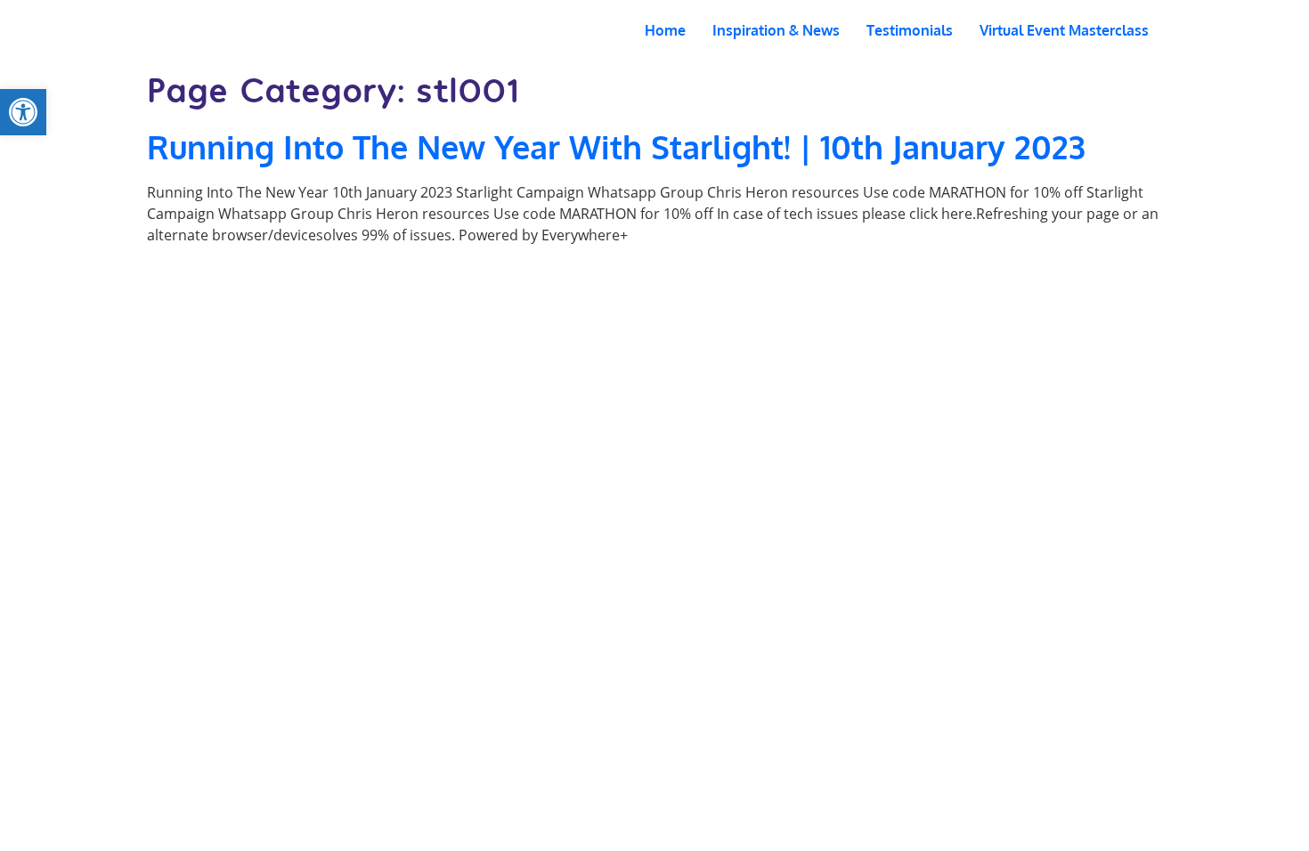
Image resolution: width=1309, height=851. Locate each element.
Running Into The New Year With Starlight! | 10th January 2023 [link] (616, 146)
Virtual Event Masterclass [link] (1064, 30)
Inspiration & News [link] (776, 30)
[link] (23, 112)
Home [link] (665, 30)
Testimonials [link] (909, 30)
